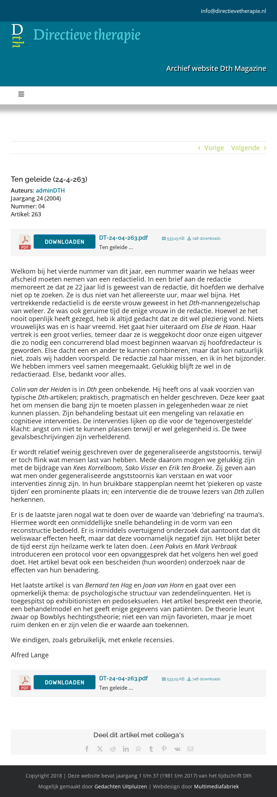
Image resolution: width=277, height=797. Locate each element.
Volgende (245, 147)
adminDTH (50, 190)
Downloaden (64, 242)
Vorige (214, 147)
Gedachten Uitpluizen (120, 786)
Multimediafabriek (216, 786)
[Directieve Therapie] (76, 25)
